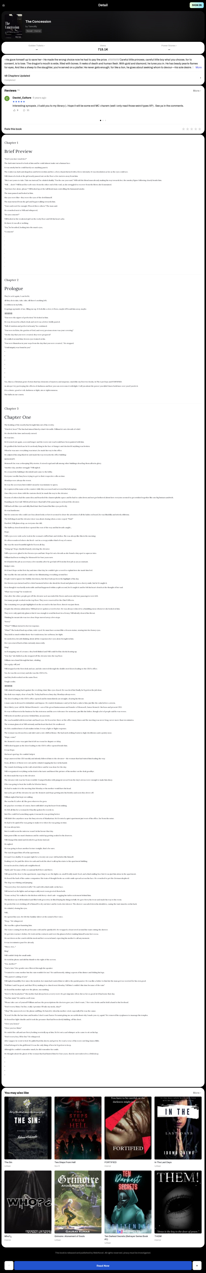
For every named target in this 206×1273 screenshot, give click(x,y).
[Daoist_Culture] (7, 98)
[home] (3, 5)
